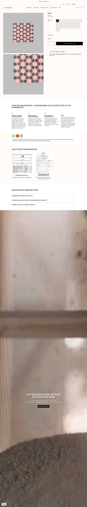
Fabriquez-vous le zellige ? (22, 196)
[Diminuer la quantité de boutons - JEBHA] (49, 43)
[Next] (83, 1)
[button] (28, 7)
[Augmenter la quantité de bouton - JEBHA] (53, 43)
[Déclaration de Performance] (43, 162)
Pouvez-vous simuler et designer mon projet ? (29, 200)
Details (49, 38)
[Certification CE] (22, 164)
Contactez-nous (48, 1)
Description (50, 35)
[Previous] (3, 1)
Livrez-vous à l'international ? (24, 204)
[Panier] (83, 8)
